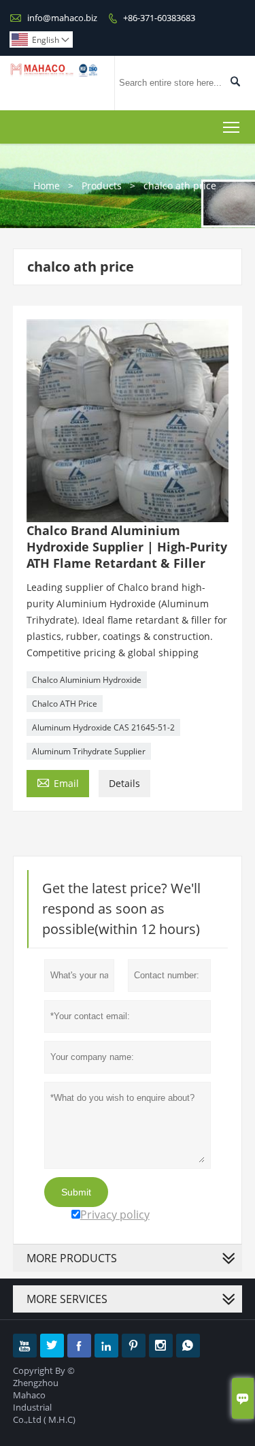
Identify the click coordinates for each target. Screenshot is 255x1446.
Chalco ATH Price (64, 703)
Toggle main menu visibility (231, 127)
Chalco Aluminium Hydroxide (86, 680)
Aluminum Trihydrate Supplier (89, 751)
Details (124, 783)
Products (102, 185)
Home (46, 185)
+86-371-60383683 (159, 18)
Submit (76, 1192)
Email (58, 782)
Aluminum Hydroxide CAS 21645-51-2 (103, 727)
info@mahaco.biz (62, 18)
